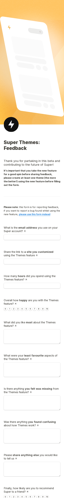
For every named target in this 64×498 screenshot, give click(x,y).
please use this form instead (34, 214)
